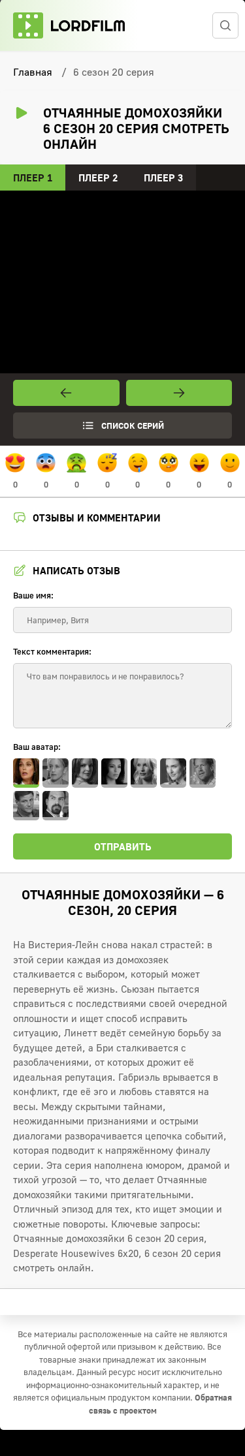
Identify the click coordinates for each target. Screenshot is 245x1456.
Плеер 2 (98, 177)
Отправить (123, 846)
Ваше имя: (33, 595)
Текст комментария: (52, 651)
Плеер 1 (32, 177)
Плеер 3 (163, 177)
